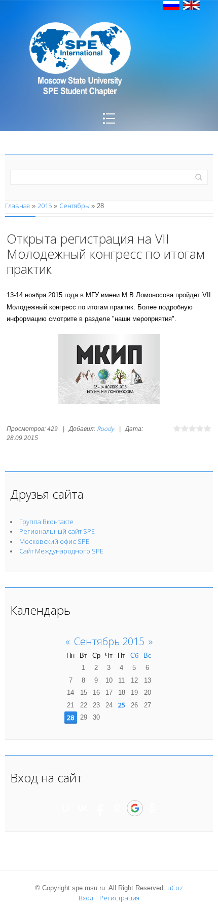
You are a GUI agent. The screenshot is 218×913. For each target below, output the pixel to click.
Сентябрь (74, 205)
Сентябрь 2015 (109, 641)
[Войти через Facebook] (99, 808)
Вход (86, 897)
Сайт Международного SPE (61, 550)
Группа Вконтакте (46, 521)
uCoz (175, 887)
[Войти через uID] (65, 808)
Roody (105, 428)
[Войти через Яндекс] (117, 808)
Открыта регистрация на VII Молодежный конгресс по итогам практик (106, 253)
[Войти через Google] (135, 808)
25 (121, 704)
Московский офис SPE (54, 541)
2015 (45, 205)
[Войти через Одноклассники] (152, 808)
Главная (17, 205)
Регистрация (119, 897)
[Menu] (109, 125)
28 (70, 717)
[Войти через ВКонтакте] (82, 808)
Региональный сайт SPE (57, 531)
